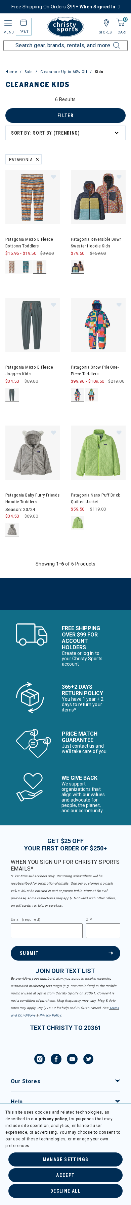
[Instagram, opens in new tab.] (39, 1060)
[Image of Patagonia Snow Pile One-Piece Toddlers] (98, 325)
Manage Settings (66, 1159)
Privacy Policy (50, 1015)
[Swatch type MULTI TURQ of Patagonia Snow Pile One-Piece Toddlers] (78, 395)
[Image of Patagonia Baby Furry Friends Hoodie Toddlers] (32, 453)
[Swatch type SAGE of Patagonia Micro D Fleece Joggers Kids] (12, 395)
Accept (65, 1175)
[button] (53, 176)
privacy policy (53, 1119)
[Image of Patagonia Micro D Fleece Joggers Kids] (32, 325)
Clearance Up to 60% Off (64, 72)
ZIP (89, 920)
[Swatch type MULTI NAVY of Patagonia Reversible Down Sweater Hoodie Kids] (78, 267)
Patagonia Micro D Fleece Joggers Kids (29, 370)
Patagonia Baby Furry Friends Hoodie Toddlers (32, 498)
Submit (29, 953)
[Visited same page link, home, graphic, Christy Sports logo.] (65, 27)
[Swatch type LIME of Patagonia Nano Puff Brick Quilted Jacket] (78, 523)
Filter (65, 115)
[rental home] (23, 23)
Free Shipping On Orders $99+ (63, 6)
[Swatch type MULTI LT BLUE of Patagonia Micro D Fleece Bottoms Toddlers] (40, 267)
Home (11, 72)
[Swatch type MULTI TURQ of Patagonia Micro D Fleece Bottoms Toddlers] (26, 267)
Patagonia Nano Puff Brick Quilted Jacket (95, 498)
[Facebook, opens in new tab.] (56, 1060)
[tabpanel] (65, 353)
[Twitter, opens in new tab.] (88, 1060)
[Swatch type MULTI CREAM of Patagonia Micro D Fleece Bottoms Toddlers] (12, 267)
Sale (29, 72)
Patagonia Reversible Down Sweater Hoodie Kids (96, 242)
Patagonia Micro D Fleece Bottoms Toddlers (29, 242)
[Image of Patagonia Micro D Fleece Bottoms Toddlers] (32, 197)
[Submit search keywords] (109, 41)
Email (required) (25, 920)
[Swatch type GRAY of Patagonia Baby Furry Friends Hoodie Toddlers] (12, 530)
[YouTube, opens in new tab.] (72, 1060)
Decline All (65, 1191)
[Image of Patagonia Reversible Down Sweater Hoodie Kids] (98, 197)
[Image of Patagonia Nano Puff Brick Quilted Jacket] (98, 453)
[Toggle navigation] (7, 23)
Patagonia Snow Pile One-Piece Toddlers (95, 370)
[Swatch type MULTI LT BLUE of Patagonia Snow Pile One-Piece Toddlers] (91, 395)
